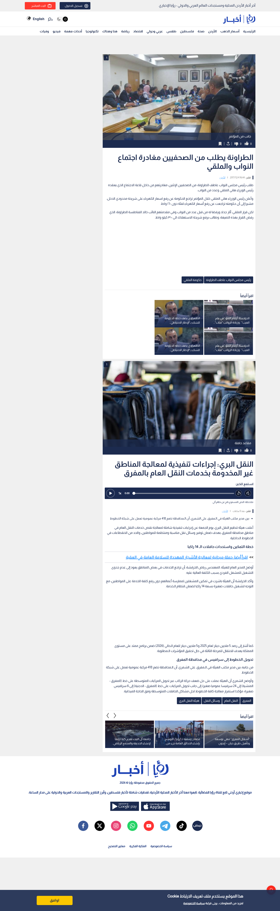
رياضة (125, 31)
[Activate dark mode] (62, 19)
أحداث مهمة (73, 31)
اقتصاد (138, 31)
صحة (201, 31)
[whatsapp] (132, 826)
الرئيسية (249, 31)
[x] (99, 826)
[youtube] (149, 826)
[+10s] (248, 493)
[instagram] (116, 826)
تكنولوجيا (92, 31)
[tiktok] (181, 826)
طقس (171, 31)
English (38, 19)
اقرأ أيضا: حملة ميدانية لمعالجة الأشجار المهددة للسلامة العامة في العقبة (187, 557)
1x (119, 493)
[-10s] (238, 493)
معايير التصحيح (116, 846)
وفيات (44, 31)
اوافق (54, 900)
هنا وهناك (109, 31)
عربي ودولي (155, 31)
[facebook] (83, 826)
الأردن (212, 31)
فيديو (56, 31)
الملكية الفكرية (137, 846)
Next (108, 715)
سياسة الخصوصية (194, 903)
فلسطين (187, 31)
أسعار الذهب (229, 31)
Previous (115, 715)
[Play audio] (110, 493)
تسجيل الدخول (73, 5)
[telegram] (165, 826)
